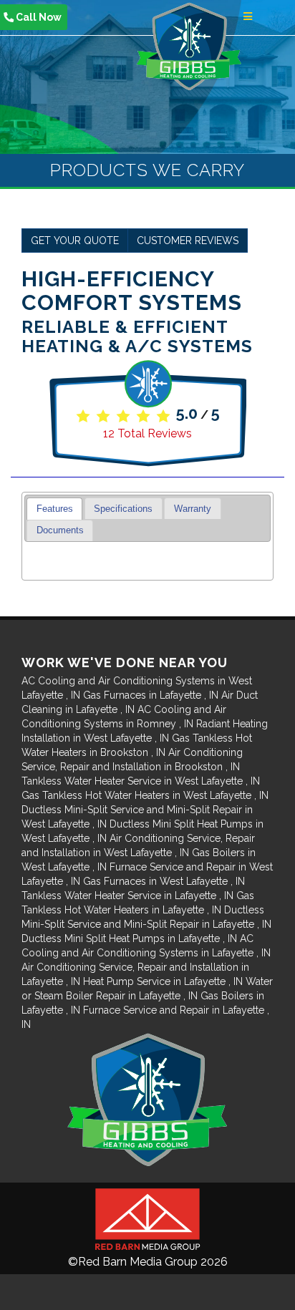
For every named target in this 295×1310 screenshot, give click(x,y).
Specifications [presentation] (123, 509)
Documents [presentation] (60, 530)
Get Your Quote (75, 240)
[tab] (54, 509)
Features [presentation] (55, 509)
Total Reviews (147, 433)
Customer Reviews (187, 240)
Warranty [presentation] (192, 509)
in (150, 695)
